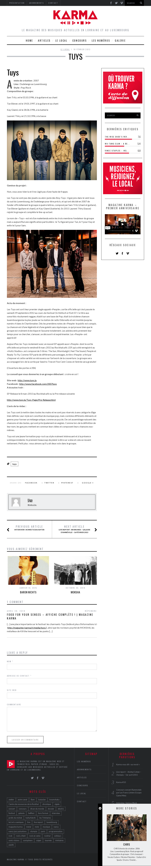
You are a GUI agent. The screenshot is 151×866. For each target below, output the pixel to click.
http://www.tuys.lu (27, 380)
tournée (48, 840)
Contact (82, 801)
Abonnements (84, 769)
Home (29, 40)
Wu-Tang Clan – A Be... (117, 143)
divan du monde (37, 809)
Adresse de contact (19, 675)
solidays (57, 836)
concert (12, 809)
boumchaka (54, 799)
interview (56, 813)
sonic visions (14, 840)
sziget (38, 840)
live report (38, 822)
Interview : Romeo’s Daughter (29, 528)
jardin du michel (15, 818)
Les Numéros (101, 40)
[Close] (100, 808)
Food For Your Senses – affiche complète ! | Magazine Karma (50, 616)
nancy (56, 827)
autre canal (22, 799)
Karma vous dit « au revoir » (128, 764)
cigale (57, 804)
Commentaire (14, 704)
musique (46, 827)
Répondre (91, 611)
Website (32, 505)
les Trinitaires (45, 818)
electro (61, 809)
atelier (11, 799)
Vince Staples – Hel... (117, 150)
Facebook (31, 483)
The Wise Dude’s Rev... (117, 136)
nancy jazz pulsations (18, 831)
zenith (11, 845)
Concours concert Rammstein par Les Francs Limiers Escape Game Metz (128, 793)
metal (28, 827)
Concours (79, 40)
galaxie (21, 813)
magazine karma (16, 827)
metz (37, 827)
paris (43, 831)
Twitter (49, 483)
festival (12, 813)
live (28, 822)
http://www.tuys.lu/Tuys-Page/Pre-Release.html (31, 399)
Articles (44, 40)
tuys (14, 464)
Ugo (30, 500)
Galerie (120, 40)
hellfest (31, 813)
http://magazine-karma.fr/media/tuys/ (27, 627)
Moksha (75, 592)
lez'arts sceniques (16, 822)
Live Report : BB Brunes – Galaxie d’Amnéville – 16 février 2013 (74, 529)
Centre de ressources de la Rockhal (24, 804)
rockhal (47, 836)
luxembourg (52, 822)
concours (23, 809)
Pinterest (67, 483)
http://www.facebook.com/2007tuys (38, 383)
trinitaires (59, 840)
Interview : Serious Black (126, 803)
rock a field (21, 836)
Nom (10, 661)
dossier (51, 809)
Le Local (61, 40)
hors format (43, 813)
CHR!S (126, 844)
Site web (12, 690)
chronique (46, 804)
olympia (33, 831)
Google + (88, 483)
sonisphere (27, 840)
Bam (33, 799)
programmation (55, 831)
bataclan (42, 799)
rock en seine (34, 836)
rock (10, 836)
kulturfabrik (31, 818)
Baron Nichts (28, 592)
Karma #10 (121, 782)
